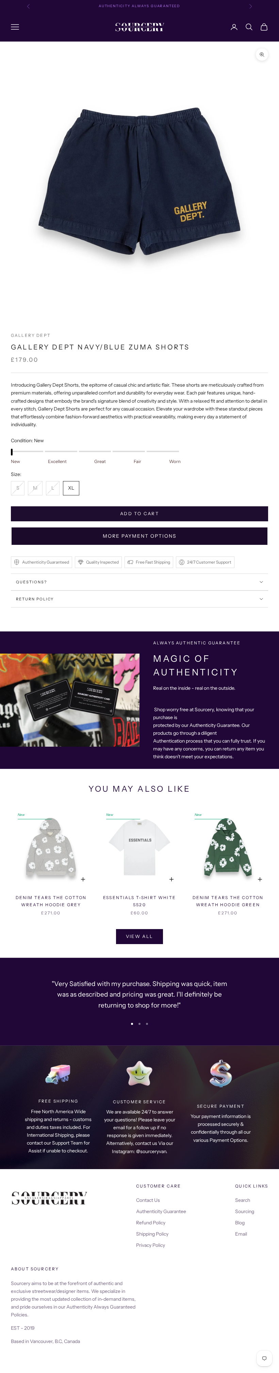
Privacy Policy (150, 1245)
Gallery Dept (31, 335)
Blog (240, 1223)
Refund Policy (150, 1223)
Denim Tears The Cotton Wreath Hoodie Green (228, 901)
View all (139, 936)
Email (241, 1234)
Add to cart (139, 513)
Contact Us (148, 1200)
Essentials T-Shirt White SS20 (139, 901)
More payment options (140, 536)
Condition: (27, 440)
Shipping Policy (152, 1234)
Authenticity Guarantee (161, 1211)
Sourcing (244, 1211)
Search (242, 1200)
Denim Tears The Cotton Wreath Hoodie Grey (51, 901)
